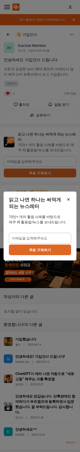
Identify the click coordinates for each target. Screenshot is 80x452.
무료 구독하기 (40, 249)
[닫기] (68, 199)
